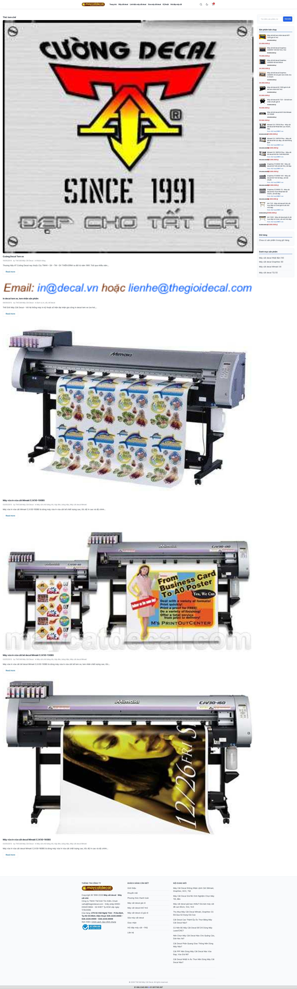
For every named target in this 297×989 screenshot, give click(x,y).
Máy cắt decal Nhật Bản (269, 258)
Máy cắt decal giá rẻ (136, 903)
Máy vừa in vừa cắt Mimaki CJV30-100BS (24, 500)
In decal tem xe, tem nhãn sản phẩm (20, 298)
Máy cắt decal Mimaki (78, 505)
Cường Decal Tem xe (13, 256)
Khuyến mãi (133, 893)
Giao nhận (132, 923)
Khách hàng (40, 261)
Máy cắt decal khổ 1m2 (138, 908)
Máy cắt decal (123, 4)
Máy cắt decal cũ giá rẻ (138, 913)
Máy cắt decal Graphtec (269, 262)
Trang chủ (113, 4)
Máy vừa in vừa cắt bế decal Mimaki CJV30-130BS (28, 655)
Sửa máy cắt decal (154, 4)
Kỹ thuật (166, 4)
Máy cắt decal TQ (267, 272)
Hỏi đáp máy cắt (176, 4)
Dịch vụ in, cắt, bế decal (46, 303)
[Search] (201, 4)
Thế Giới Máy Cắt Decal (24, 261)
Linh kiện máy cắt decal (138, 4)
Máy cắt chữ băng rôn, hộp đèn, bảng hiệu (53, 505)
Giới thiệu (132, 888)
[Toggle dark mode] (207, 4)
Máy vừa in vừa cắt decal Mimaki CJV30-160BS (27, 839)
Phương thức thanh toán (138, 898)
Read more (10, 271)
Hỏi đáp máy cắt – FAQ (138, 927)
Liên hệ (131, 932)
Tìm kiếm (287, 19)
